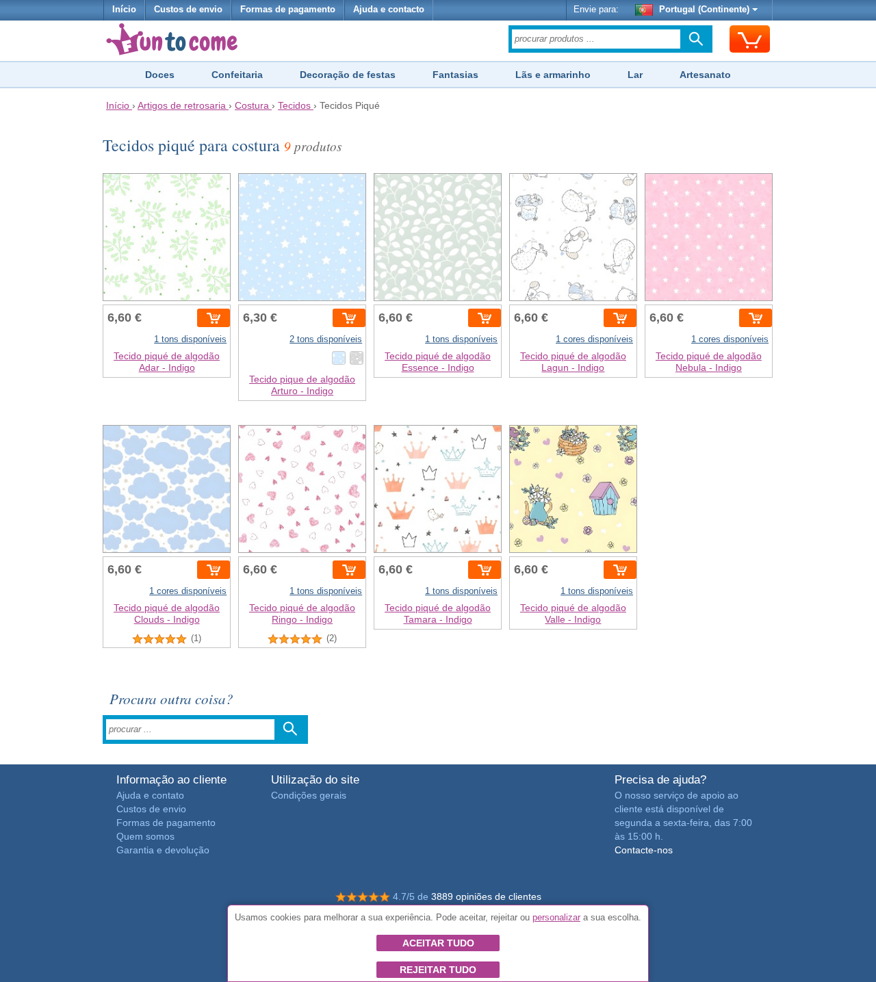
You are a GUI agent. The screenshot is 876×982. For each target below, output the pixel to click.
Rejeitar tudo (438, 969)
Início (124, 9)
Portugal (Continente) (704, 9)
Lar (635, 74)
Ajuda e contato (150, 795)
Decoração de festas (348, 74)
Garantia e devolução (162, 849)
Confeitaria (237, 74)
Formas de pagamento (287, 9)
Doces (160, 74)
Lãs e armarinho (553, 74)
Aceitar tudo (438, 943)
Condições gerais (308, 795)
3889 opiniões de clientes (486, 896)
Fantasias (455, 74)
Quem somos (145, 836)
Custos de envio (188, 9)
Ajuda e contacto (388, 9)
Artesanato (705, 74)
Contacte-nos (644, 849)
